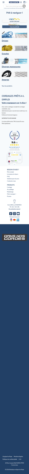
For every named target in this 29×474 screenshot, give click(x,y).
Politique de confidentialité (10, 459)
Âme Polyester (23, 251)
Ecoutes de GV (12, 268)
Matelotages (14, 305)
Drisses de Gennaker (12, 266)
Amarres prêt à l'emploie (11, 272)
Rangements (12, 293)
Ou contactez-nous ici (14, 209)
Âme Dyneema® (6, 251)
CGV (20, 459)
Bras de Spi (22, 272)
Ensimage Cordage (15, 313)
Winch (18, 293)
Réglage (4, 276)
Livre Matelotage (19, 315)
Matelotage (10, 192)
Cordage (9, 187)
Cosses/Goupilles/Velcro (8, 299)
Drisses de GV (6, 264)
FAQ (8, 176)
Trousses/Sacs (12, 311)
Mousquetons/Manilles (16, 295)
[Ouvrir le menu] (3, 2)
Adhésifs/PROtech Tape (16, 301)
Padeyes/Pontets (12, 291)
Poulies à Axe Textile (8, 287)
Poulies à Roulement (20, 287)
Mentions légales (18, 456)
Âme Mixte (15, 251)
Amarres (17, 257)
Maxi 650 (15, 278)
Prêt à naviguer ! (11, 194)
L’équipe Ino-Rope (7, 456)
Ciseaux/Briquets (7, 309)
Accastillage (10, 189)
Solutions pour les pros (13, 178)
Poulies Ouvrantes (8, 289)
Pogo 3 (21, 278)
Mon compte (10, 172)
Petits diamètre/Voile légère (12, 253)
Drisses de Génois (15, 264)
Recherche (24, 6)
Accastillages (14, 284)
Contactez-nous (11, 181)
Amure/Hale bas (18, 276)
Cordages (14, 247)
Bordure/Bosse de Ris (9, 274)
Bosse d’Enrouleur (20, 274)
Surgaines (12, 255)
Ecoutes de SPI (7, 270)
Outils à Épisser (17, 309)
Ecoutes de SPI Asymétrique (19, 270)
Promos (9, 196)
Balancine (10, 276)
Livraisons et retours (12, 174)
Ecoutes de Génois (22, 268)
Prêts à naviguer (14, 260)
